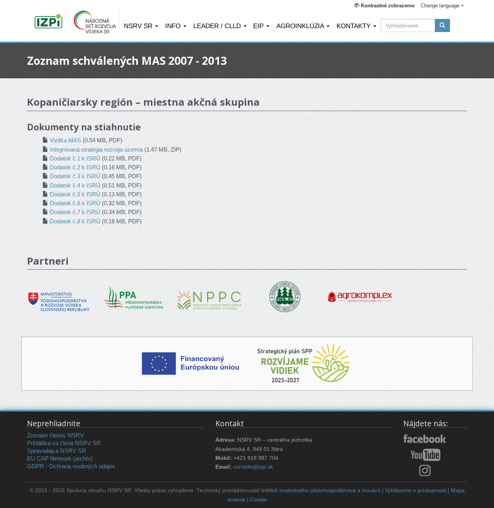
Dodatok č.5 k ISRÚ (75, 194)
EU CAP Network (49, 458)
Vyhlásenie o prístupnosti (415, 490)
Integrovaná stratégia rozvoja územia (96, 149)
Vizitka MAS (65, 140)
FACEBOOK (425, 439)
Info (174, 25)
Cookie (258, 500)
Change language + (442, 5)
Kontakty (354, 25)
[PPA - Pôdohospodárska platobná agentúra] (134, 297)
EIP (259, 25)
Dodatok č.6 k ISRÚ (75, 203)
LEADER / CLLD (218, 25)
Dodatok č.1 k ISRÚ (75, 158)
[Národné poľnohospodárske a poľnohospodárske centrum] (209, 294)
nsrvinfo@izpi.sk (253, 467)
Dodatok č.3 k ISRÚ (75, 176)
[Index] (49, 22)
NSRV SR (139, 25)
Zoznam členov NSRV (55, 435)
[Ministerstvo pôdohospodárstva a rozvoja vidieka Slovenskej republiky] (59, 297)
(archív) (83, 458)
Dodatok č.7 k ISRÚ (75, 212)
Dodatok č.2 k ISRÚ (75, 167)
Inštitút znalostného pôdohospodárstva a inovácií (321, 490)
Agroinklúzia (301, 25)
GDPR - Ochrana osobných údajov (71, 466)
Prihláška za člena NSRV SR (64, 443)
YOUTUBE (425, 454)
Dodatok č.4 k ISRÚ (75, 185)
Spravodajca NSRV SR (56, 450)
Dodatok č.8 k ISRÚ (75, 221)
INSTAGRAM (425, 470)
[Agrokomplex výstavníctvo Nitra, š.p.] (360, 291)
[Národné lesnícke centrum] (284, 296)
